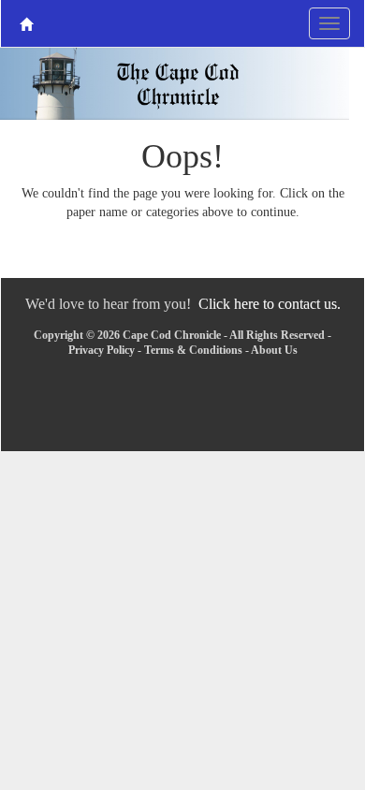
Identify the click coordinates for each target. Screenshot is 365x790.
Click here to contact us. (269, 304)
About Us (274, 350)
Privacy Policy (101, 350)
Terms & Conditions (193, 350)
